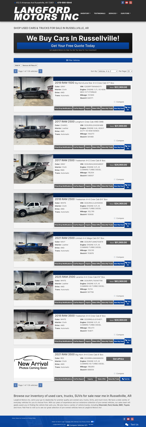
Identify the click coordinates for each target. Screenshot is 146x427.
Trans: (57, 95)
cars (81, 400)
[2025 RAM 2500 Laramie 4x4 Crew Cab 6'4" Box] (33, 285)
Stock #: (83, 98)
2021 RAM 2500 (79, 238)
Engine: (83, 89)
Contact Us (24, 418)
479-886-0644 (64, 2)
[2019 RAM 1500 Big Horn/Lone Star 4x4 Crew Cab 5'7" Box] (33, 91)
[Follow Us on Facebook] (122, 2)
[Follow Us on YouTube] (126, 2)
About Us (18, 418)
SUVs (92, 400)
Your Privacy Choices (85, 421)
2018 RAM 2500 (81, 199)
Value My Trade (107, 108)
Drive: (57, 92)
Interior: (58, 89)
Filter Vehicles (74, 60)
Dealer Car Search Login (58, 421)
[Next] (40, 71)
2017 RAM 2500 (79, 121)
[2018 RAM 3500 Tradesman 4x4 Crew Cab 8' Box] (33, 324)
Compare (120, 102)
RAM (17, 65)
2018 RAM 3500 (80, 315)
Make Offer (96, 108)
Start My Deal (119, 108)
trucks (86, 400)
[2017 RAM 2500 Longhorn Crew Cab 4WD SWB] (33, 130)
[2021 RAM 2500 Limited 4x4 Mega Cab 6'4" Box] (33, 246)
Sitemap (76, 421)
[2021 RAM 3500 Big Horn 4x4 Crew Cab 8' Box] (33, 363)
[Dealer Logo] (46, 13)
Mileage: (83, 95)
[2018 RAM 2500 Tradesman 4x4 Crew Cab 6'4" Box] (33, 208)
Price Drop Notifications (63, 108)
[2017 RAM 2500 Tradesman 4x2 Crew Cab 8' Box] (33, 169)
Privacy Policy (32, 418)
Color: (57, 86)
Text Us (129, 108)
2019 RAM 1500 (84, 82)
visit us (35, 407)
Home (13, 418)
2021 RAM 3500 (79, 354)
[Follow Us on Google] (130, 2)
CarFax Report (78, 108)
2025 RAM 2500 (80, 276)
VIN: (82, 86)
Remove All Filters (29, 65)
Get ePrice (118, 359)
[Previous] (16, 71)
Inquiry (88, 108)
